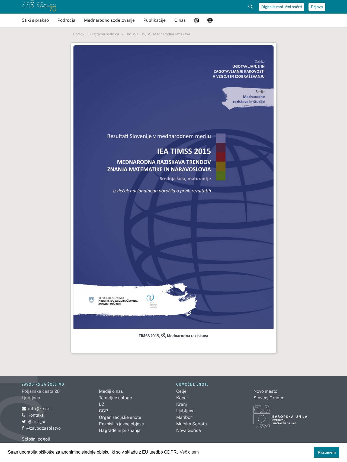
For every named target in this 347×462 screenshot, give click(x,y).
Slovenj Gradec (268, 397)
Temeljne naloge (115, 397)
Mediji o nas (111, 391)
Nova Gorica (188, 430)
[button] (196, 20)
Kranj (181, 404)
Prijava (317, 7)
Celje (181, 391)
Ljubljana (185, 410)
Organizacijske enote (120, 417)
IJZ (101, 404)
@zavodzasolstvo (41, 428)
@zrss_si (33, 421)
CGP (103, 410)
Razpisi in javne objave (121, 423)
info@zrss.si (37, 408)
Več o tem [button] (189, 452)
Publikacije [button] (154, 20)
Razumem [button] (327, 452)
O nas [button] (180, 20)
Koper (182, 397)
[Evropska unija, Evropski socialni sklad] (280, 414)
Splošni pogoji (36, 439)
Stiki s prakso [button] (35, 20)
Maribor (184, 417)
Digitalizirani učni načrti (281, 7)
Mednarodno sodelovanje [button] (109, 20)
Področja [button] (66, 20)
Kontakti (35, 415)
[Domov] (39, 6)
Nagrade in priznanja (119, 430)
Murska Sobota (191, 423)
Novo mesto (265, 391)
